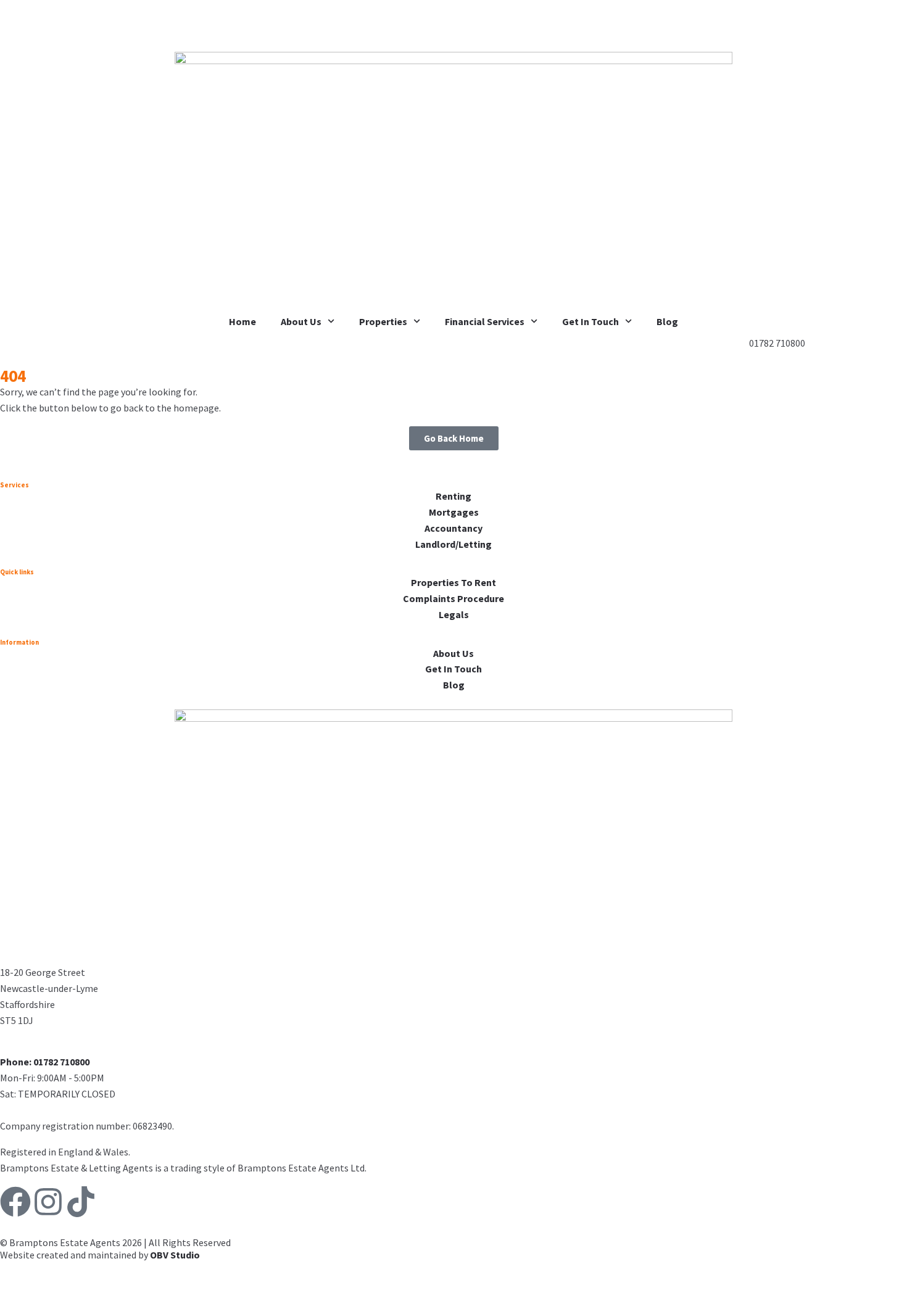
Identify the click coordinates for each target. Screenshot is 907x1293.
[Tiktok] (80, 1201)
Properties (383, 321)
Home (242, 321)
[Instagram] (48, 1201)
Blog (667, 321)
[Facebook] (15, 1201)
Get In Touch (590, 321)
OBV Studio (175, 1255)
